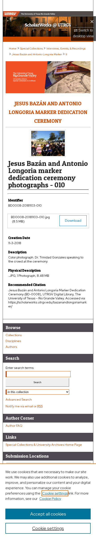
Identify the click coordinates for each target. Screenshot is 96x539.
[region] (48, 501)
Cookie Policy (50, 498)
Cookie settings (55, 493)
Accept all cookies (48, 514)
